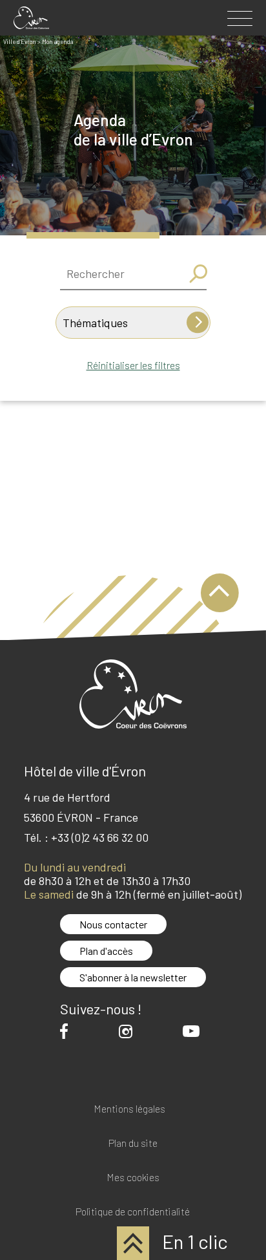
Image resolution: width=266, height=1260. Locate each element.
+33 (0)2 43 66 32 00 (99, 837)
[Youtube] (194, 1031)
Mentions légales (129, 1109)
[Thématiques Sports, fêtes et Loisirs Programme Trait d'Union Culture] (133, 322)
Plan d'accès (106, 951)
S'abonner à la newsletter (133, 977)
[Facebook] (67, 1030)
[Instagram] (129, 1031)
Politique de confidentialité (133, 1211)
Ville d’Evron (19, 41)
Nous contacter (113, 924)
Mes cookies (133, 1177)
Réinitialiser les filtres (133, 365)
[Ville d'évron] (31, 17)
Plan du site (133, 1143)
